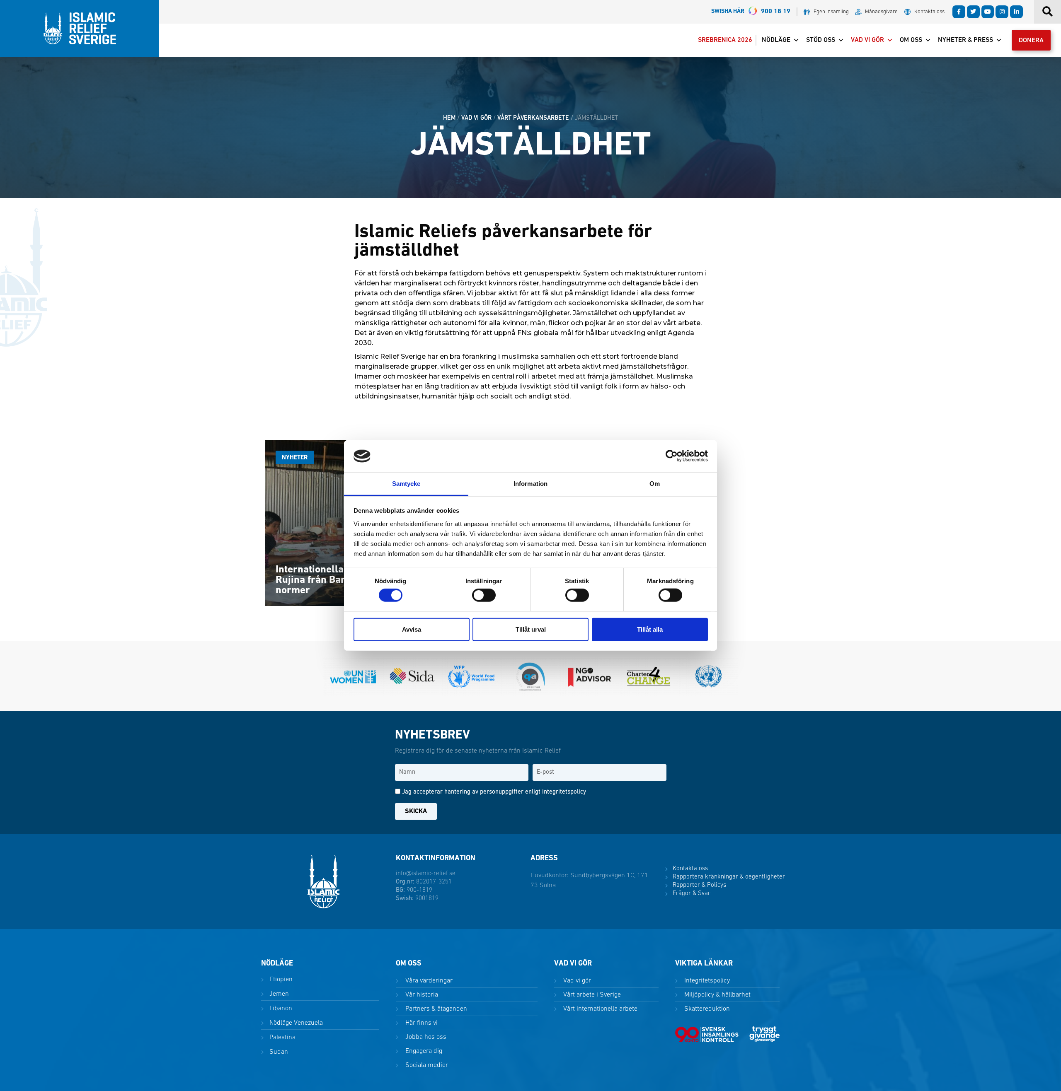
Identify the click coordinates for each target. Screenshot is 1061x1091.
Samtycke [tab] (406, 483)
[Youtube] (987, 11)
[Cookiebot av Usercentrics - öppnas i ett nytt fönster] (671, 456)
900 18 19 (750, 11)
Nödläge (776, 40)
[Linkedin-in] (1016, 11)
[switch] (484, 595)
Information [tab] (530, 483)
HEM (449, 118)
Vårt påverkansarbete (533, 118)
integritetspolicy (564, 792)
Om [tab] (654, 483)
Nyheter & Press (965, 40)
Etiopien (280, 979)
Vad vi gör (867, 40)
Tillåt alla (650, 628)
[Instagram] (1002, 11)
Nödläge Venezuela (295, 1023)
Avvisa (411, 628)
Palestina (282, 1037)
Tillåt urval (531, 628)
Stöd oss (820, 40)
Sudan (278, 1052)
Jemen (278, 994)
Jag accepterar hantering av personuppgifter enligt (494, 792)
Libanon (280, 1008)
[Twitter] (973, 11)
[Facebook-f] (958, 11)
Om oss (911, 40)
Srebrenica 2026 (725, 40)
